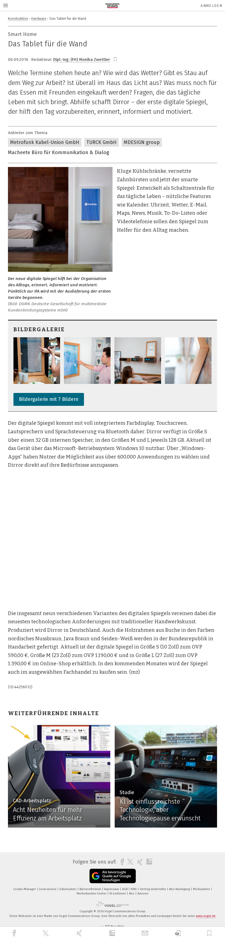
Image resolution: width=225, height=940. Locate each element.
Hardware (38, 18)
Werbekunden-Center (92, 893)
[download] (178, 933)
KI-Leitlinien (118, 893)
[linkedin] (113, 933)
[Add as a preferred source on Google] (112, 876)
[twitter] (46, 933)
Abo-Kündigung (180, 889)
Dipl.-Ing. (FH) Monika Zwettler (81, 59)
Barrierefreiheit (91, 889)
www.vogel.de (206, 916)
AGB (125, 889)
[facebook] (15, 933)
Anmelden (211, 5)
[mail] (146, 933)
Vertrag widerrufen (153, 889)
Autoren (142, 893)
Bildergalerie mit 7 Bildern (48, 399)
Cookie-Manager (25, 889)
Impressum (112, 889)
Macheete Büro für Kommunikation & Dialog (58, 152)
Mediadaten (202, 889)
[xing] (80, 933)
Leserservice (48, 889)
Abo (132, 893)
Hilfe (134, 889)
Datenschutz (68, 889)
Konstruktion (18, 18)
